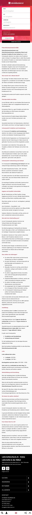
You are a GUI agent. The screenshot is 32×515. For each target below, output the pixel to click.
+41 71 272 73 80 (8, 505)
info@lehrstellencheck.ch (8, 507)
